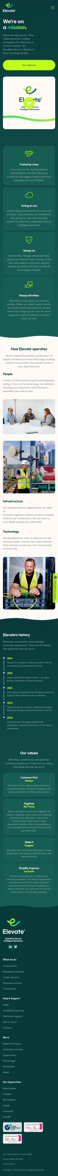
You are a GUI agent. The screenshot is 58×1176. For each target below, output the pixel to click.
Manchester (9, 1088)
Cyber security (11, 977)
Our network (29, 65)
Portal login (9, 1060)
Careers (7, 1027)
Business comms (12, 983)
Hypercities (9, 1055)
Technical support (13, 1016)
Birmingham (9, 1099)
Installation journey (13, 1010)
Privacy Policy (9, 1164)
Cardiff (7, 1116)
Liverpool (8, 1111)
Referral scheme (12, 1043)
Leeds (6, 1105)
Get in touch (10, 1021)
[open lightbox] (29, 103)
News (6, 1072)
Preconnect (9, 988)
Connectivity (10, 965)
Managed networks (13, 971)
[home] (25, 7)
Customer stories (13, 1049)
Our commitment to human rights (17, 1154)
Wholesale (8, 1066)
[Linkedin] (10, 947)
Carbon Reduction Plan (13, 1159)
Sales (6, 1004)
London (7, 1094)
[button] (52, 7)
